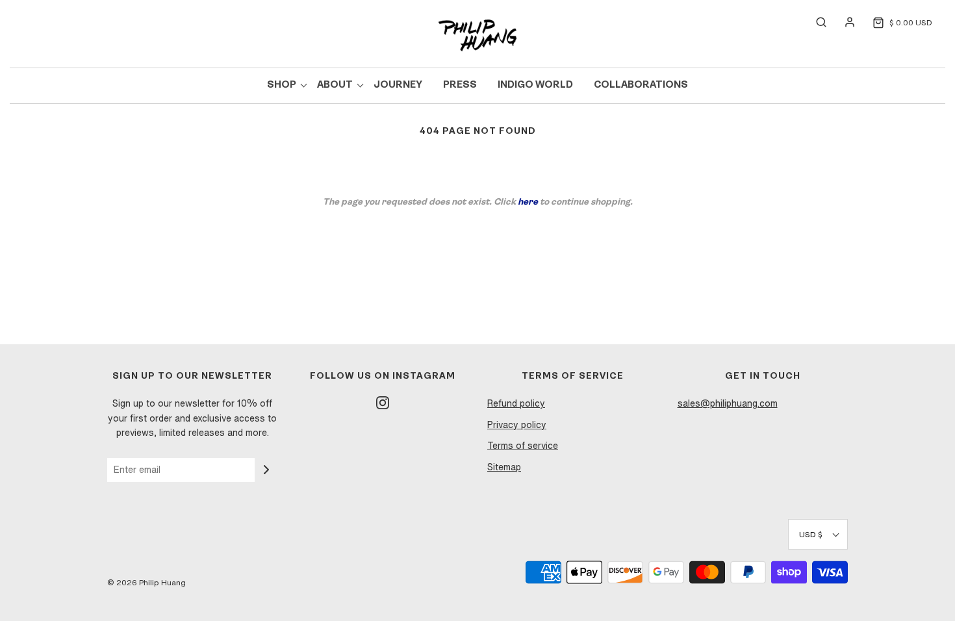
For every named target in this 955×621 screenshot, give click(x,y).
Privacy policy (516, 424)
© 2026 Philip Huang (146, 582)
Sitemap (504, 467)
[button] (818, 534)
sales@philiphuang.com (728, 403)
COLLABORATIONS (641, 85)
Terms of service (522, 445)
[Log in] (843, 22)
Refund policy (516, 403)
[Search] (814, 22)
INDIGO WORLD (535, 85)
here (528, 202)
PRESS (460, 85)
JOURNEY (398, 85)
